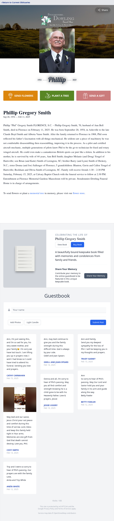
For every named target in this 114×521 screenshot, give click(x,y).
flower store (79, 193)
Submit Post (98, 322)
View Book (62, 244)
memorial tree (37, 193)
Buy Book (77, 244)
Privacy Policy (49, 509)
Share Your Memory (96, 275)
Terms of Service (64, 509)
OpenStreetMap (60, 513)
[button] (19, 399)
